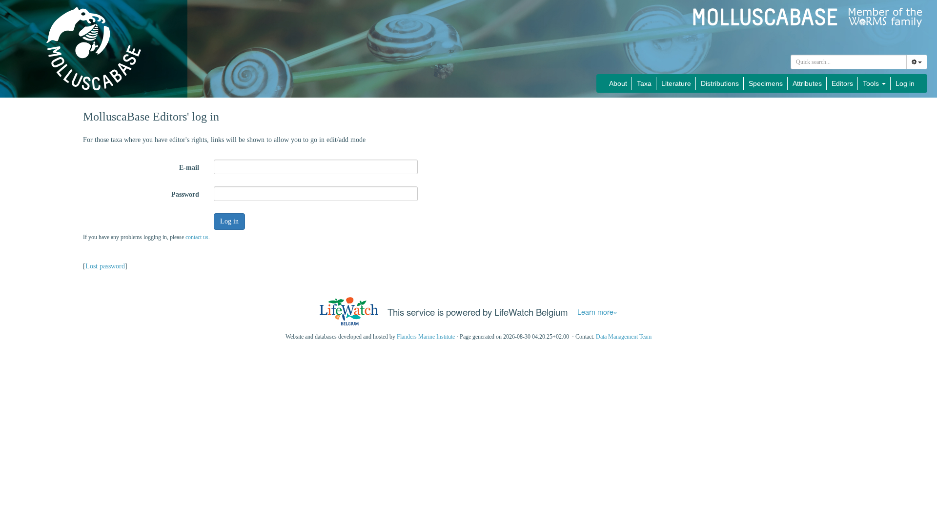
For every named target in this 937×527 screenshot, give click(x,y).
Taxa (644, 83)
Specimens (766, 83)
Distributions (720, 83)
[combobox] (849, 62)
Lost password (105, 266)
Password (185, 194)
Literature (676, 83)
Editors (842, 83)
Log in (905, 83)
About (618, 83)
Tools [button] (872, 83)
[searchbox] (849, 62)
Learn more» (597, 312)
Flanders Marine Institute (426, 336)
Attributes (807, 83)
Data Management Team (624, 336)
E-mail (189, 167)
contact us (196, 237)
